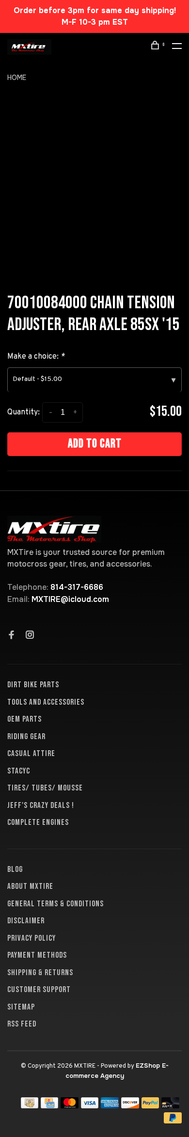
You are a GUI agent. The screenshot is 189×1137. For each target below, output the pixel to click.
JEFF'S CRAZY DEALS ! (40, 805)
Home (16, 77)
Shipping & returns (40, 973)
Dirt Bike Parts (33, 685)
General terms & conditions (55, 904)
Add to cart (95, 443)
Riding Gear (26, 737)
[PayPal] (150, 1106)
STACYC (18, 771)
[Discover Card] (130, 1106)
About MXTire (30, 886)
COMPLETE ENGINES (38, 822)
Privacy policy (31, 938)
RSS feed (21, 1024)
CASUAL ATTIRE (31, 753)
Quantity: (23, 412)
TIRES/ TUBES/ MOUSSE (45, 788)
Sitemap (21, 1007)
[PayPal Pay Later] (173, 1121)
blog (15, 869)
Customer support (39, 990)
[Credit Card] (49, 1106)
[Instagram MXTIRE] (30, 636)
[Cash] (29, 1106)
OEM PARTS (24, 719)
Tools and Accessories (45, 702)
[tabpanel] (94, 188)
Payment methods (37, 955)
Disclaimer (26, 921)
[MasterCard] (70, 1106)
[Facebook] (11, 636)
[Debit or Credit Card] (170, 1106)
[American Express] (110, 1106)
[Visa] (90, 1106)
